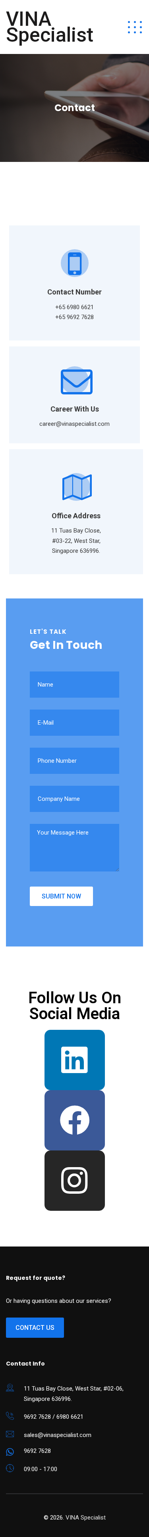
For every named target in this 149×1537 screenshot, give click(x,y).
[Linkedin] (75, 1060)
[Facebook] (75, 1120)
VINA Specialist (49, 27)
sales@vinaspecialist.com (57, 1435)
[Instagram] (75, 1180)
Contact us (34, 1327)
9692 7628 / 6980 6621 (53, 1416)
